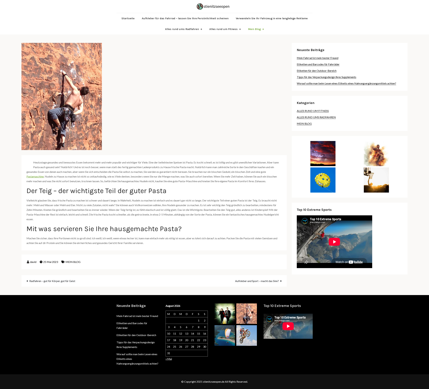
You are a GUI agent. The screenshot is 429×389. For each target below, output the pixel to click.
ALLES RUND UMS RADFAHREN (316, 117)
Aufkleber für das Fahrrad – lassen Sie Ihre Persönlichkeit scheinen (185, 18)
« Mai (169, 358)
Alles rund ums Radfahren (182, 29)
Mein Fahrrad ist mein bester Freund (317, 57)
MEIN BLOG (73, 261)
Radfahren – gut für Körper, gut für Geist (52, 280)
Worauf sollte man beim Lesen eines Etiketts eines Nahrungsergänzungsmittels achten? (346, 83)
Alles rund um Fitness (223, 29)
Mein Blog (254, 29)
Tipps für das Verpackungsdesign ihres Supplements (326, 77)
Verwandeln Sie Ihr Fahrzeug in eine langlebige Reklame (272, 18)
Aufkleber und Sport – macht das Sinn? (257, 280)
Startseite (128, 18)
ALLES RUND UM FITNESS (313, 110)
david (33, 261)
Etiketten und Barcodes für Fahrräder (318, 64)
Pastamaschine (35, 176)
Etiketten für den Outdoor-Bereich (316, 70)
